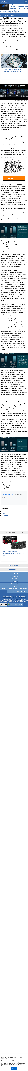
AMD (3, 511)
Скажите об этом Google (7, 494)
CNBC (4, 513)
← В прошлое (14, 565)
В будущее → (14, 569)
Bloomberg (5, 515)
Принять (14, 1068)
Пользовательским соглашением (9, 1062)
